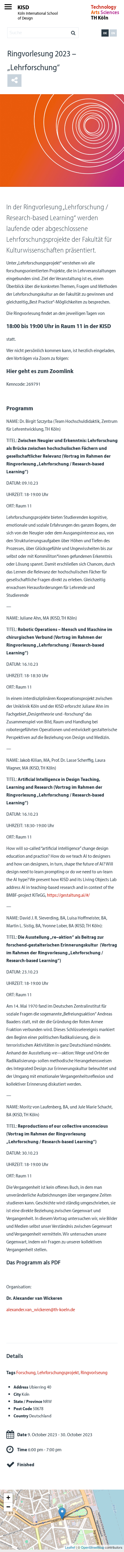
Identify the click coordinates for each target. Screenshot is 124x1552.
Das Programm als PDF (33, 1262)
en (113, 33)
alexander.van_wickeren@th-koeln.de (40, 1309)
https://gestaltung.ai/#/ (68, 895)
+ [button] (8, 1497)
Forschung (26, 1372)
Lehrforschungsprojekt (58, 1372)
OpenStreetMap (92, 1547)
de (105, 33)
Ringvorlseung (94, 1372)
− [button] (8, 1507)
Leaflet (70, 1547)
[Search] (73, 31)
